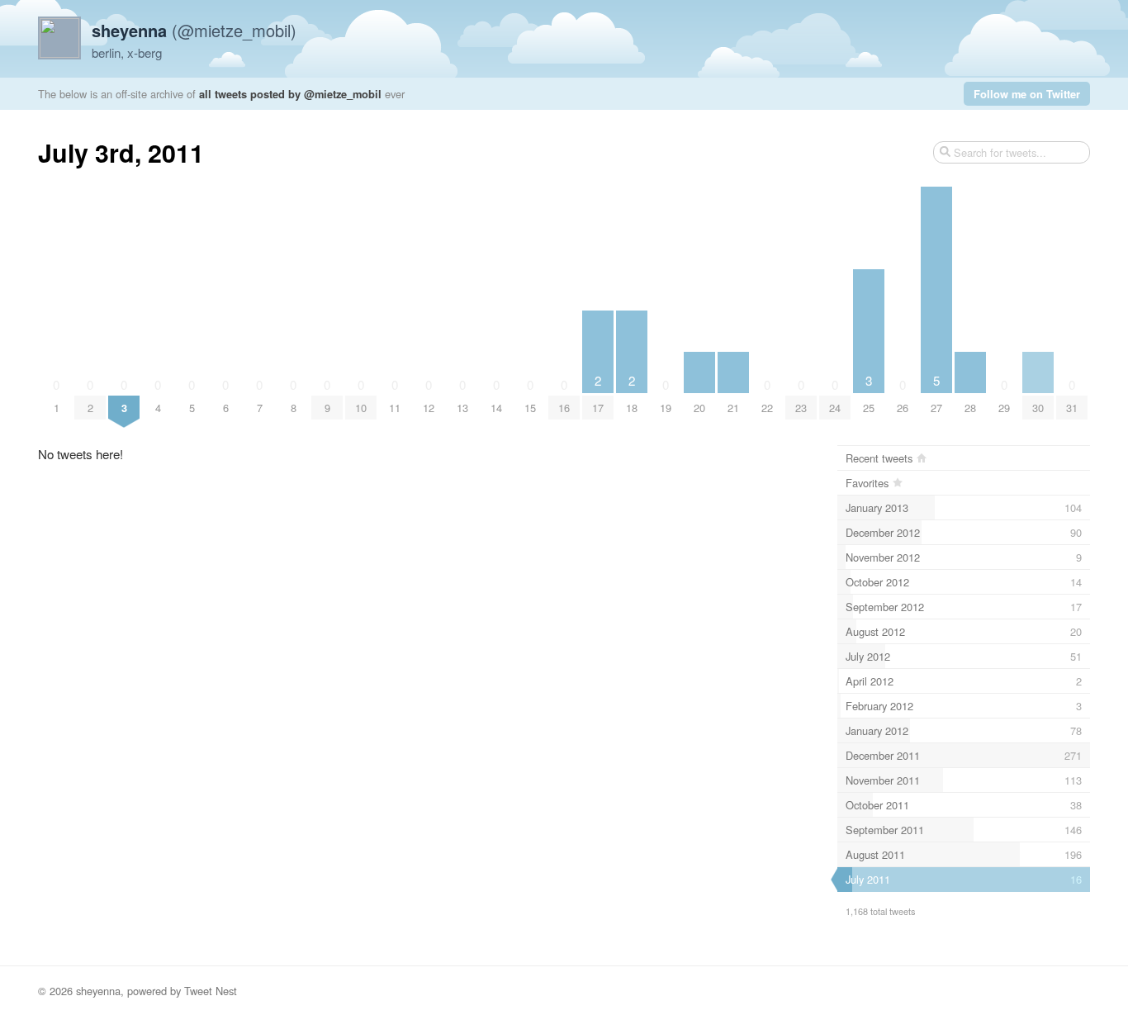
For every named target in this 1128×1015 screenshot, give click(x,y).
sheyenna (98, 990)
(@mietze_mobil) (194, 30)
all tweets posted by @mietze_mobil (290, 94)
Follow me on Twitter (1027, 94)
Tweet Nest (210, 990)
